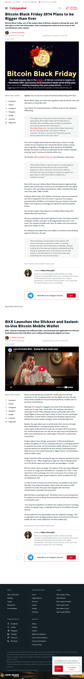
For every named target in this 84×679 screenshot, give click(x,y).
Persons (35, 601)
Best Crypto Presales (64, 601)
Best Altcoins (61, 598)
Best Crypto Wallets (63, 612)
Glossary (35, 612)
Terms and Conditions (39, 638)
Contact (34, 627)
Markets (10, 598)
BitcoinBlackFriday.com (38, 128)
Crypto (9, 601)
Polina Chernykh (18, 33)
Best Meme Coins (63, 608)
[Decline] (79, 659)
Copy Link (12, 123)
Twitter (11, 105)
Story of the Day (13, 595)
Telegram (12, 112)
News (52, 264)
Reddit (11, 115)
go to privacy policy (71, 668)
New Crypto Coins (63, 605)
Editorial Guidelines (39, 634)
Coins (34, 595)
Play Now (77, 675)
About (34, 624)
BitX (33, 407)
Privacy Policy (37, 645)
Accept (58, 668)
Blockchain (11, 605)
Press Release (12, 608)
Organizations (37, 598)
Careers (34, 631)
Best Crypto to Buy (63, 595)
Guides (34, 608)
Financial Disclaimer (39, 641)
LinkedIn (12, 119)
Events (34, 605)
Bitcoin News (29, 264)
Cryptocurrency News (42, 264)
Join (71, 295)
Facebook (12, 101)
